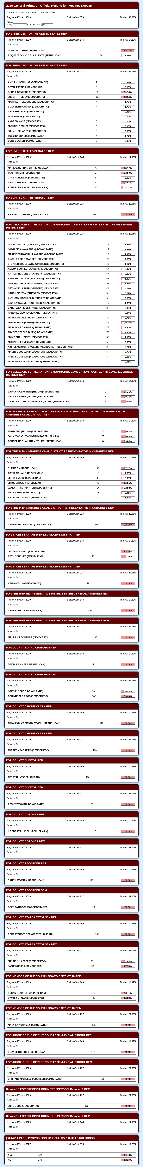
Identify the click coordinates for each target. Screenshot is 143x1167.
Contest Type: (34, 24)
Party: (10, 24)
